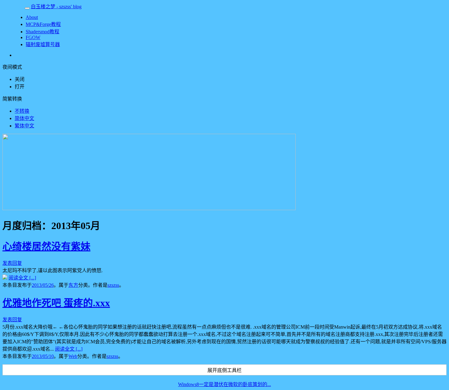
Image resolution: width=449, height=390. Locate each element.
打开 (19, 86)
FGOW (33, 37)
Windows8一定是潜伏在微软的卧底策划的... (224, 384)
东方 (73, 285)
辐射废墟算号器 (43, 44)
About (32, 17)
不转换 (22, 111)
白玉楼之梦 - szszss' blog (56, 6)
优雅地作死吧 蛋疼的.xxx (56, 302)
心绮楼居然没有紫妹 (46, 246)
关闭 (19, 79)
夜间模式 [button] (12, 67)
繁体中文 (24, 125)
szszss (113, 285)
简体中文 (24, 118)
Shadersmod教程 (42, 31)
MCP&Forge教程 (43, 24)
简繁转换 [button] (12, 98)
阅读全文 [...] (22, 277)
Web (72, 356)
